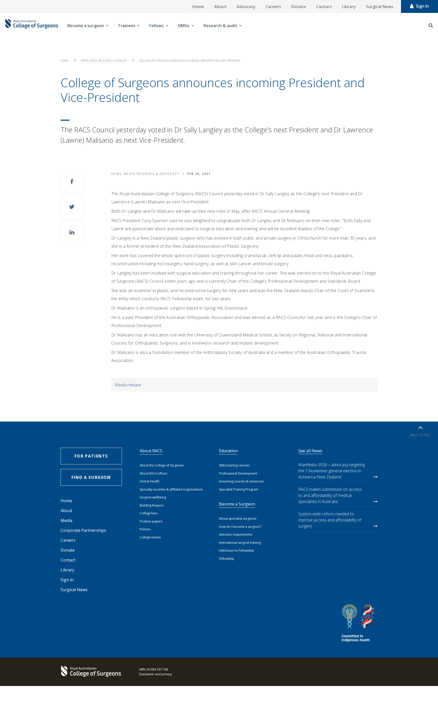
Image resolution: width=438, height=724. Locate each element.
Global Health (149, 481)
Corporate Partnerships (83, 530)
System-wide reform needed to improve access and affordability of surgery (329, 520)
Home (198, 6)
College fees (148, 513)
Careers (273, 6)
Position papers (151, 521)
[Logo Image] (31, 26)
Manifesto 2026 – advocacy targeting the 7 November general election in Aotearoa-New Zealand (331, 471)
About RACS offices (153, 473)
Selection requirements (235, 534)
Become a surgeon (85, 25)
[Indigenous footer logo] (359, 623)
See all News (310, 451)
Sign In (422, 6)
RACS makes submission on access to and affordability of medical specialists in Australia (330, 495)
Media (66, 520)
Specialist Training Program (238, 489)
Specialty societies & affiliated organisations (171, 489)
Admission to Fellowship (236, 550)
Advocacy (246, 6)
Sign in (67, 580)
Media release (128, 385)
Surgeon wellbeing (153, 497)
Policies (145, 529)
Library (349, 6)
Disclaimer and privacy (155, 674)
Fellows (156, 25)
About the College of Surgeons (162, 465)
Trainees (126, 25)
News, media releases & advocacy (104, 60)
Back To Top (420, 435)
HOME (64, 60)
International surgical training (240, 542)
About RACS (151, 451)
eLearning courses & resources (241, 481)
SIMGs (184, 25)
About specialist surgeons (237, 518)
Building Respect (151, 505)
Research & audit (220, 25)
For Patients (91, 456)
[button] (72, 181)
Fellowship (226, 558)
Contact (324, 6)
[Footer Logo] (92, 672)
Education (228, 451)
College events (150, 537)
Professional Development (238, 473)
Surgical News (379, 6)
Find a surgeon (91, 477)
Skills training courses (234, 465)
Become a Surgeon (237, 504)
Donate (298, 6)
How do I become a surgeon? (240, 526)
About (220, 6)
